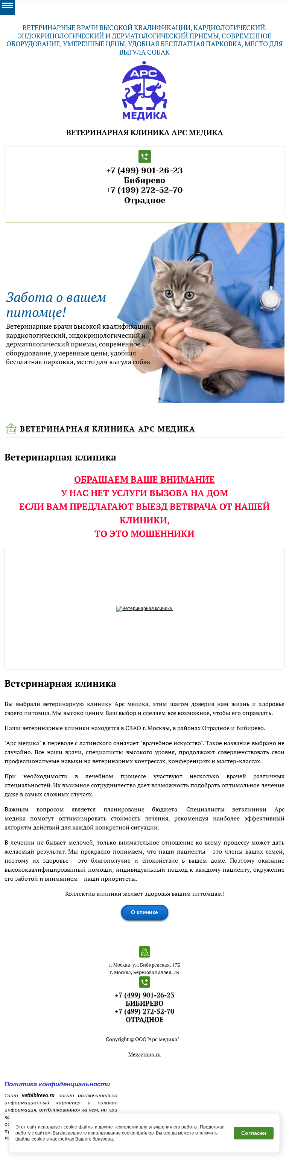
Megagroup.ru (144, 1054)
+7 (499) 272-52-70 (144, 190)
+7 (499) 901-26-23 (144, 170)
